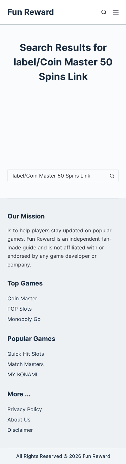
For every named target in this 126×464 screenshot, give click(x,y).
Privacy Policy (24, 409)
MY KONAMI (22, 374)
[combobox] (57, 175)
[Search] (103, 12)
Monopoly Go (24, 319)
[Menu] (116, 12)
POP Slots (19, 308)
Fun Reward (30, 12)
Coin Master (22, 298)
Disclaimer (20, 430)
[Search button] (112, 175)
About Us (18, 419)
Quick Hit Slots (25, 354)
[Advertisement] (63, 131)
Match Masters (25, 364)
